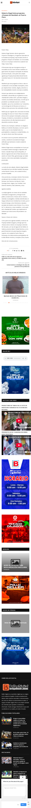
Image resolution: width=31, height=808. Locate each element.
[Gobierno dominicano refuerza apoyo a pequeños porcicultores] (7, 745)
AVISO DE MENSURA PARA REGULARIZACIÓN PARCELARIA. (15, 566)
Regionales (4, 10)
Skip (18, 804)
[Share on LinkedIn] (16, 250)
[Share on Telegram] (21, 250)
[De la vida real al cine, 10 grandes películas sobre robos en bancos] (7, 735)
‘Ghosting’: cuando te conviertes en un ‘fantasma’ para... (15, 297)
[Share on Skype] (23, 250)
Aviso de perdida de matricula (16, 623)
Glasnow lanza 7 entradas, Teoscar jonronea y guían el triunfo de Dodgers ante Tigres (21, 761)
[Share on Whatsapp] (19, 250)
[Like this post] (9, 250)
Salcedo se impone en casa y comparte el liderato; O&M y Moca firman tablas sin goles (20, 774)
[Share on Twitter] (14, 250)
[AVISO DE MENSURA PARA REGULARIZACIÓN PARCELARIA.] (15, 562)
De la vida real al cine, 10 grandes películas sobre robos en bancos (20, 734)
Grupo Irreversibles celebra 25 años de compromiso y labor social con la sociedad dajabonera (20, 722)
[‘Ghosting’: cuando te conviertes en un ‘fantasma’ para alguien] (15, 285)
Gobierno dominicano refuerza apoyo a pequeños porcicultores (20, 744)
